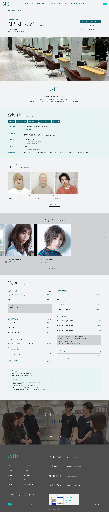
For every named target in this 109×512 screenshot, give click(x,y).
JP (104, 4)
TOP (9, 10)
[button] (3, 238)
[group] (21, 243)
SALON (13, 10)
